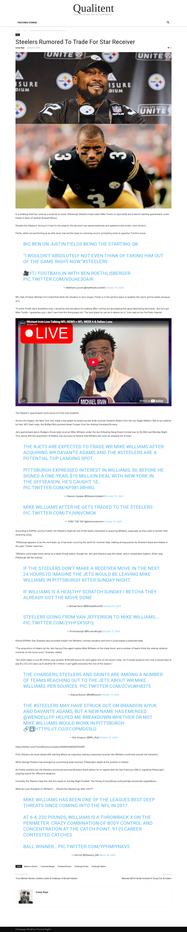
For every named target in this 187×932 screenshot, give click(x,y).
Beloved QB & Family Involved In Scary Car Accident (147, 878)
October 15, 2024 (114, 496)
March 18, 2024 (107, 855)
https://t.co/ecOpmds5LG (65, 729)
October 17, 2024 (111, 631)
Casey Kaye (20, 48)
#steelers (95, 261)
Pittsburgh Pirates (81, 866)
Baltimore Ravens (30, 866)
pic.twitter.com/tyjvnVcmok (59, 513)
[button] (168, 22)
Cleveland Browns (64, 866)
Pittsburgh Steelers (99, 866)
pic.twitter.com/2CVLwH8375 (115, 686)
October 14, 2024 (115, 287)
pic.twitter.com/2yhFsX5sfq (58, 623)
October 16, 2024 (113, 521)
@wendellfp (38, 717)
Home (17, 30)
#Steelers (129, 452)
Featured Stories (27, 22)
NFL (24, 30)
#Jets (40, 446)
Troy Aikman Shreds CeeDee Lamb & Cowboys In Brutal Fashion (46, 878)
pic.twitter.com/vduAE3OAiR (58, 279)
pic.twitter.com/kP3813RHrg (58, 487)
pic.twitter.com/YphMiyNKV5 (94, 846)
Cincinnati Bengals (47, 866)
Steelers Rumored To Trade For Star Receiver (75, 41)
